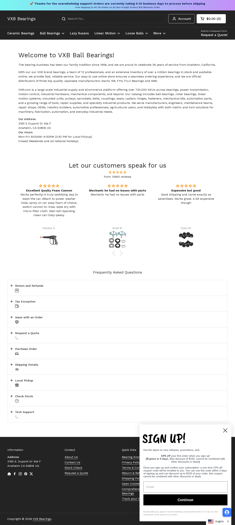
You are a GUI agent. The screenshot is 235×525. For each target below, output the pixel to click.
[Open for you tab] (227, 512)
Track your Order (134, 498)
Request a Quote (76, 473)
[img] (117, 172)
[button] (211, 18)
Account (184, 19)
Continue (185, 500)
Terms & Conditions (135, 467)
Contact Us (72, 462)
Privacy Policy (131, 462)
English (219, 521)
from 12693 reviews (117, 176)
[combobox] (112, 18)
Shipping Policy (132, 478)
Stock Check (73, 467)
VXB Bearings (21, 19)
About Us (71, 457)
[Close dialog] (225, 430)
